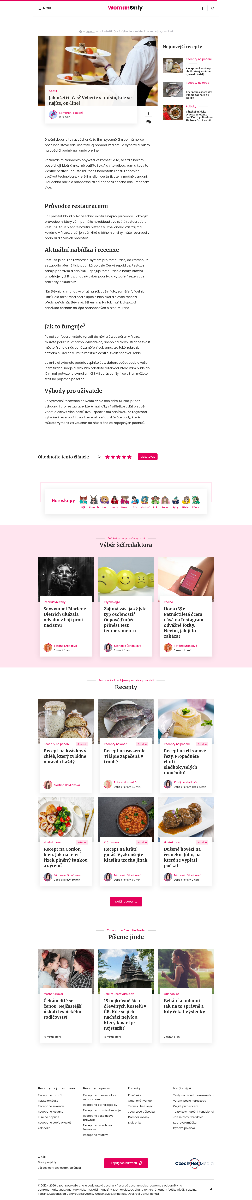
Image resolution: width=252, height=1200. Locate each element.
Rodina (168, 602)
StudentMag (57, 1194)
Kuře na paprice (48, 1117)
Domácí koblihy (138, 1117)
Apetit (90, 31)
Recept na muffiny (95, 1135)
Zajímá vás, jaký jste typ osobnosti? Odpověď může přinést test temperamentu (125, 619)
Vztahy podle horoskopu (189, 1101)
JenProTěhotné (154, 1190)
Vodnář (145, 507)
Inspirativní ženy (54, 602)
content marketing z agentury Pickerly (64, 1190)
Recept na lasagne (50, 1112)
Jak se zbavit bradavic (188, 1117)
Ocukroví (134, 1194)
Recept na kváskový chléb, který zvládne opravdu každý (198, 71)
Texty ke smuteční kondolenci (193, 1112)
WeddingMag (103, 1194)
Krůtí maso (111, 842)
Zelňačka (44, 1128)
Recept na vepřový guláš (54, 1123)
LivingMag (119, 1194)
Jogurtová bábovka (141, 1112)
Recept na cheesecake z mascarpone (99, 1097)
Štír (135, 507)
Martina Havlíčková (67, 785)
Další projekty (47, 1162)
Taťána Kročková (65, 646)
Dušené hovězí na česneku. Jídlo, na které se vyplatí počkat (182, 857)
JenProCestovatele (80, 1194)
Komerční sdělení (71, 113)
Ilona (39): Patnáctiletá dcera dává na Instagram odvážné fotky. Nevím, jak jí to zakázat (183, 622)
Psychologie (112, 602)
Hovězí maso (52, 842)
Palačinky (134, 1095)
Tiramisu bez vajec (140, 1106)
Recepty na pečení (199, 59)
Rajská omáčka (48, 1101)
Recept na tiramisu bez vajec (102, 1110)
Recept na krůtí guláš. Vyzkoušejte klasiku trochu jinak (126, 855)
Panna (165, 507)
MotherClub (121, 1190)
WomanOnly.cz (80, 31)
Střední (82, 842)
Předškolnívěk (175, 1190)
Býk (83, 507)
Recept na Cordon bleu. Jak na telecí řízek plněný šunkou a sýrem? (66, 857)
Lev (104, 507)
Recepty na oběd (197, 83)
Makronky (134, 1123)
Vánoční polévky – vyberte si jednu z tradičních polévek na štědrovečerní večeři (199, 116)
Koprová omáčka (184, 1123)
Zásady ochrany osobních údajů (59, 1168)
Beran (124, 507)
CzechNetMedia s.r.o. (71, 1186)
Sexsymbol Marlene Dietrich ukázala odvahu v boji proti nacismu (65, 617)
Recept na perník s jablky (100, 1105)
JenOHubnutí (150, 1194)
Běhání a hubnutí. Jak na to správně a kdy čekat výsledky (184, 1006)
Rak (155, 507)
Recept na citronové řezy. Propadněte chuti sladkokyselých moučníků (185, 761)
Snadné (82, 744)
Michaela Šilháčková (127, 646)
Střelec (186, 507)
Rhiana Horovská (125, 782)
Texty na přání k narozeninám (193, 1095)
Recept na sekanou (51, 1106)
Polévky (191, 106)
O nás (42, 1157)
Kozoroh (94, 507)
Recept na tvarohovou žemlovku (98, 1127)
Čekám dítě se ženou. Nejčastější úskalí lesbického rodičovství (63, 1009)
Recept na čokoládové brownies (98, 1118)
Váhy (115, 507)
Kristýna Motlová (185, 782)
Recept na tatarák (50, 1095)
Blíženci (196, 507)
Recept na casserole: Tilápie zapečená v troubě (199, 95)
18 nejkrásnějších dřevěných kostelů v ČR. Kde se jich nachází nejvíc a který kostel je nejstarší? (125, 1014)
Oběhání (136, 1190)
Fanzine (43, 1194)
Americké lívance (140, 1101)
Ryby (175, 507)
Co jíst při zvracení (185, 1106)
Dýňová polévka (184, 1128)
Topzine (191, 1190)
